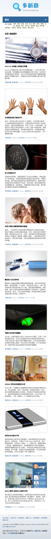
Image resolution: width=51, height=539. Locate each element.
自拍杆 (14, 27)
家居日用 (8, 456)
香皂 (34, 24)
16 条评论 (21, 138)
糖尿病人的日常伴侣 (12, 280)
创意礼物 (37, 531)
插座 (22, 24)
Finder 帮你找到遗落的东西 (15, 384)
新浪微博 (36, 518)
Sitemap (34, 524)
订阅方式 (13, 518)
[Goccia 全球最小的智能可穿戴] (26, 65)
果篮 (37, 26)
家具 (14, 24)
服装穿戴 (8, 82)
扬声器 (32, 26)
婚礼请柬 (30, 27)
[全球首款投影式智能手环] (26, 116)
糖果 (42, 24)
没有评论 (28, 191)
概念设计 (8, 400)
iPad (30, 24)
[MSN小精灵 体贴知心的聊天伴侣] (26, 489)
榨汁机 (27, 26)
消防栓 (24, 27)
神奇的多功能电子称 (12, 436)
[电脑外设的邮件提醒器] (26, 331)
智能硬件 (15, 82)
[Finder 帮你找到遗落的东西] (26, 383)
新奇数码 (8, 191)
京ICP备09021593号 (9, 526)
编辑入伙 (29, 518)
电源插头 (8, 27)
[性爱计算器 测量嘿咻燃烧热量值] (26, 225)
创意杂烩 (8, 298)
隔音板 (19, 27)
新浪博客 (44, 518)
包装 (26, 24)
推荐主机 (5, 520)
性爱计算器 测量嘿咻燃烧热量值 (16, 226)
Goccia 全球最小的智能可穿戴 (16, 66)
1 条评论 (21, 298)
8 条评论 (28, 82)
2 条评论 (28, 400)
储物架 (18, 26)
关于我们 (5, 518)
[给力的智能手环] (26, 171)
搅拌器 (42, 26)
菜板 (38, 24)
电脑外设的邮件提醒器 (13, 333)
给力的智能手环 (10, 173)
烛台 (22, 26)
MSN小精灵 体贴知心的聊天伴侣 (16, 491)
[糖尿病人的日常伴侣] (26, 278)
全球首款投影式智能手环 (13, 118)
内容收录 (21, 518)
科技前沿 (8, 138)
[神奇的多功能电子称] (26, 434)
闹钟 (18, 24)
